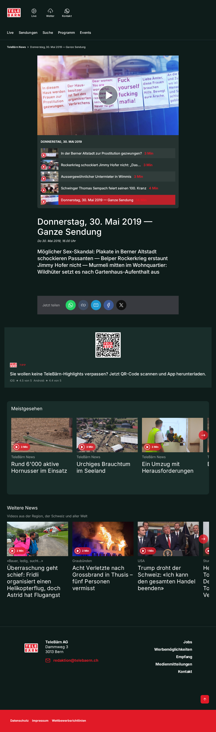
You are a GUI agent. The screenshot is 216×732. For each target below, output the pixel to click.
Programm (66, 32)
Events (85, 32)
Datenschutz (19, 720)
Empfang (184, 657)
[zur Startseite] (14, 13)
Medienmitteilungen (173, 664)
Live (10, 32)
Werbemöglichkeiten (173, 649)
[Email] (96, 305)
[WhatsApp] (71, 305)
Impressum (40, 720)
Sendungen (28, 32)
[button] (83, 305)
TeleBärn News (16, 47)
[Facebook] (109, 305)
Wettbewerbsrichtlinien (69, 720)
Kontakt (185, 671)
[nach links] (12, 435)
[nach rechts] (203, 435)
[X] (121, 305)
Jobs (187, 642)
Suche (48, 32)
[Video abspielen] (108, 95)
